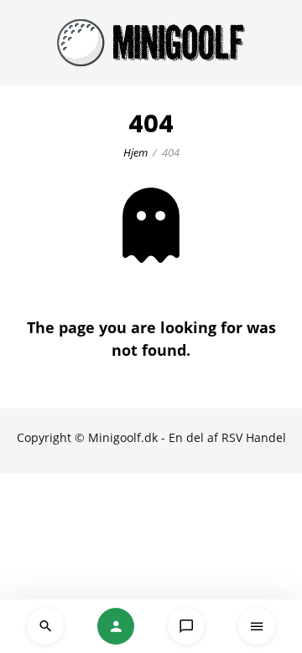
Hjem (135, 152)
